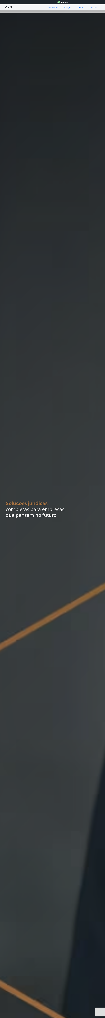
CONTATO (81, 8)
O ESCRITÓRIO (53, 8)
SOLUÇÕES (67, 8)
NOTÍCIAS (94, 8)
